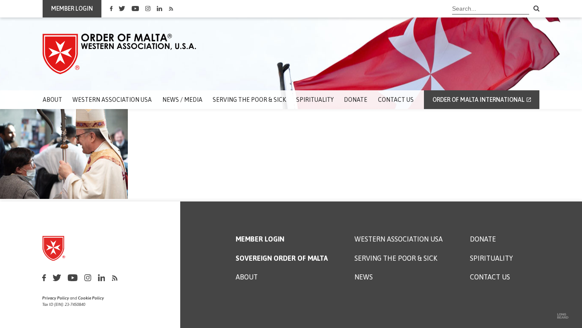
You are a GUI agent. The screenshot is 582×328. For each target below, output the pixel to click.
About (52, 99)
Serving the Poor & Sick (249, 99)
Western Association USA (112, 99)
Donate (355, 99)
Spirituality (315, 99)
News (363, 277)
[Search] (536, 9)
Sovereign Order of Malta (282, 258)
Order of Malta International (478, 99)
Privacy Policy (55, 298)
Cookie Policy (91, 298)
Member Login (260, 239)
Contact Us (396, 99)
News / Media (182, 99)
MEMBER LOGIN (72, 8)
